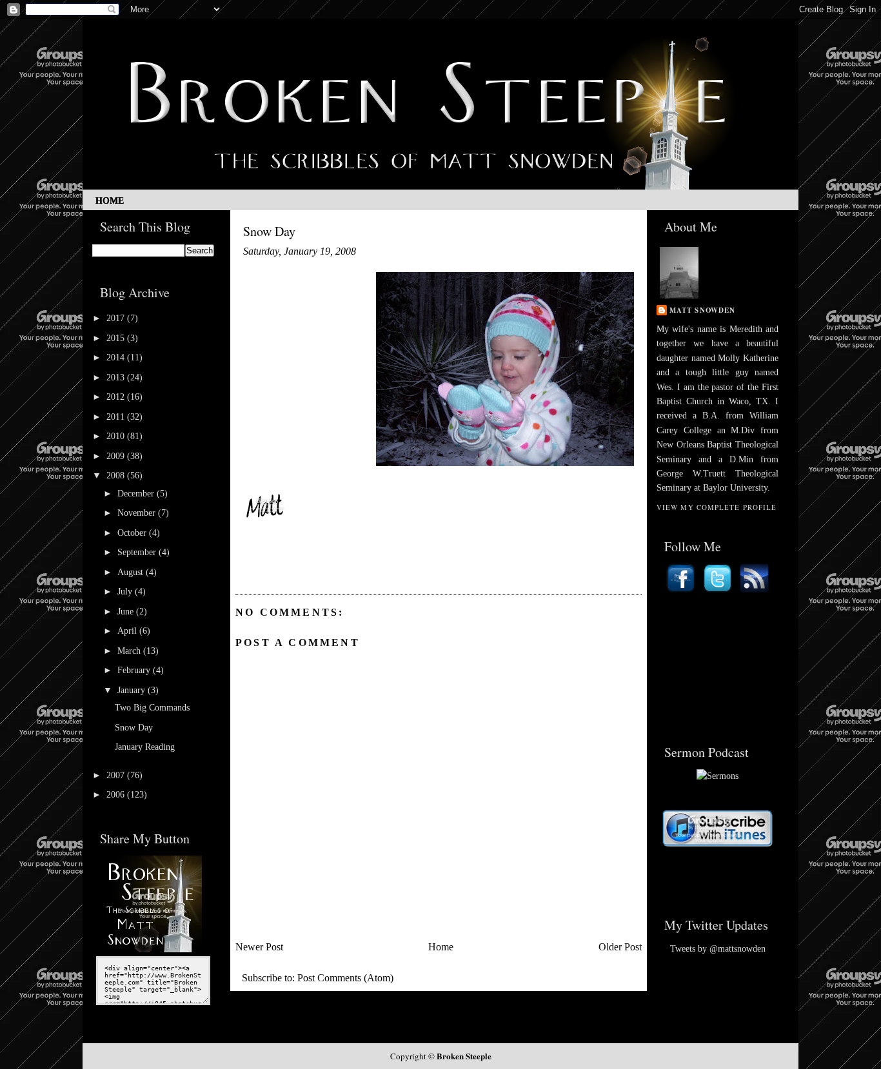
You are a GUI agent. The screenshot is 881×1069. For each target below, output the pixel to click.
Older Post (620, 946)
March (130, 651)
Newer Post (259, 946)
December (137, 493)
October (133, 533)
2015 (116, 338)
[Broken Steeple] (153, 949)
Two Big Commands (152, 707)
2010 (116, 436)
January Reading (145, 747)
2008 (116, 475)
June (126, 611)
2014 (116, 357)
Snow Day (134, 727)
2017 (116, 318)
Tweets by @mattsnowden (718, 949)
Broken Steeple (464, 1056)
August (131, 572)
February (135, 670)
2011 (116, 417)
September (138, 552)
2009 (116, 456)
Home (109, 201)
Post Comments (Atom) (345, 977)
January (132, 690)
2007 (116, 775)
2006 (116, 794)
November (137, 513)
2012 (116, 397)
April (128, 631)
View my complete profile (717, 507)
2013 (116, 377)
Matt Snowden (702, 310)
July (126, 591)
